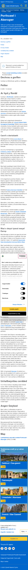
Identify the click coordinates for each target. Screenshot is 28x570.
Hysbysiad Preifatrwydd (7, 555)
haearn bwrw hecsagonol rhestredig (14, 123)
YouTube (13, 548)
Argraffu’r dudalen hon (7, 532)
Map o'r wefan (4, 561)
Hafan (3, 10)
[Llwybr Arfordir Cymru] (2, 5)
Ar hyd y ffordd (5, 48)
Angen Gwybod (5, 53)
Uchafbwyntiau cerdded (7, 50)
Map (2, 56)
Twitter (5, 548)
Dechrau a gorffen (6, 42)
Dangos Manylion (17, 304)
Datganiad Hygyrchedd (7, 558)
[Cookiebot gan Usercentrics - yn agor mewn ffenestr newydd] (22, 256)
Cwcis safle (17, 558)
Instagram (9, 548)
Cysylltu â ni (14, 539)
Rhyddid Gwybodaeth (20, 555)
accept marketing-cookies (14, 73)
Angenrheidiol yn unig (14, 313)
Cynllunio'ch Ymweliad (12, 10)
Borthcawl (10, 97)
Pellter (2, 45)
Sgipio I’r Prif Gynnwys (7, 2)
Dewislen (26, 5)
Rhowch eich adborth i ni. (8, 529)
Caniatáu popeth (14, 309)
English (25, 1)
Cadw (9, 11)
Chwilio (21, 5)
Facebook (2, 548)
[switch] (23, 288)
